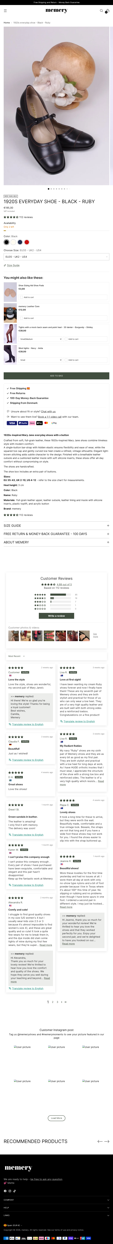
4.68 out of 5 (64, 584)
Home (7, 22)
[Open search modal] (101, 11)
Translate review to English (27, 724)
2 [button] (52, 1001)
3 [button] (57, 1001)
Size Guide (13, 265)
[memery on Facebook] (5, 1192)
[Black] (6, 242)
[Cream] (13, 242)
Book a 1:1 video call (50, 416)
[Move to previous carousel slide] (100, 1141)
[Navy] (20, 242)
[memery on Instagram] (10, 1192)
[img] (15, 667)
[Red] (27, 242)
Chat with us (48, 411)
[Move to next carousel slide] (106, 1141)
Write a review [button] (56, 615)
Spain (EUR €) (13, 1225)
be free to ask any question (46, 1179)
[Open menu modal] (5, 11)
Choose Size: (22, 250)
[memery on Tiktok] (15, 1192)
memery (25, 1230)
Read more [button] (66, 907)
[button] (11, 217)
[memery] (56, 10)
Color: (11, 236)
